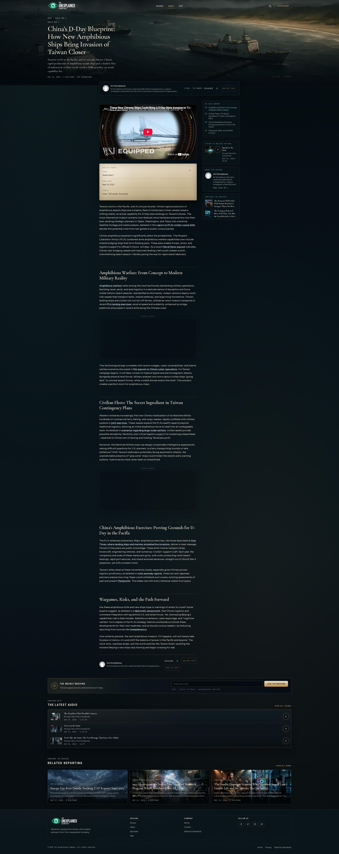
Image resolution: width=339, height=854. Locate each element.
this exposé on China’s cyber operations (155, 369)
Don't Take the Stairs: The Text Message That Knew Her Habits (91, 737)
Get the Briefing (198, 845)
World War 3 (61, 18)
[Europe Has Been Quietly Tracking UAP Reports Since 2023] (87, 787)
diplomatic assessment (147, 610)
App (181, 6)
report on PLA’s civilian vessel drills (176, 225)
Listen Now (283, 6)
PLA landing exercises (119, 304)
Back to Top (172, 668)
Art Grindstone (118, 85)
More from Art (220, 188)
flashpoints (124, 580)
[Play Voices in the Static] (286, 728)
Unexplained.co (138, 629)
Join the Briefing (276, 684)
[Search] (270, 6)
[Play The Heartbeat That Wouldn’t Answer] (286, 716)
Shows (160, 6)
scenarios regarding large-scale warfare (143, 430)
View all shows (283, 706)
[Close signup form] (208, 830)
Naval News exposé (174, 246)
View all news (283, 766)
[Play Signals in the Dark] (217, 149)
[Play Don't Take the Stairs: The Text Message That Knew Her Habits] (286, 740)
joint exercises (119, 422)
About (187, 822)
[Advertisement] (148, 338)
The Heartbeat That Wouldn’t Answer (80, 713)
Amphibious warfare (110, 285)
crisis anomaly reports (150, 573)
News (171, 6)
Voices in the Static (72, 725)
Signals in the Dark (227, 149)
